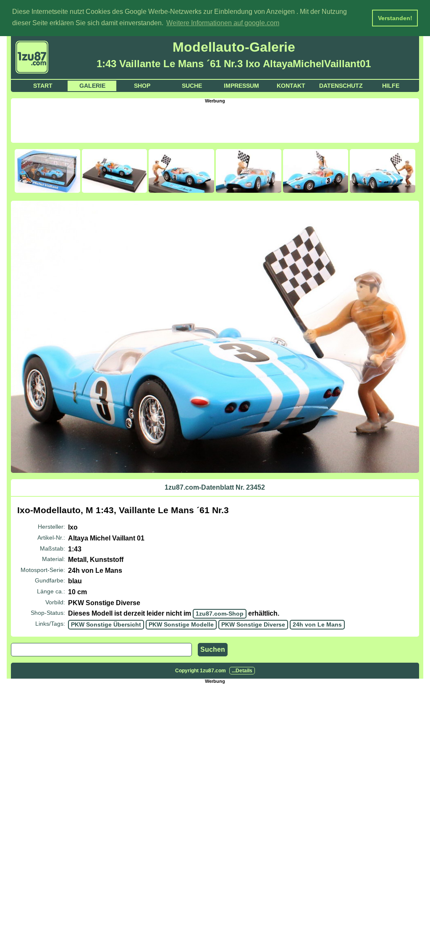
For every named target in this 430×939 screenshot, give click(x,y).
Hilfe (390, 85)
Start (42, 85)
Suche (192, 85)
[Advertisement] (215, 122)
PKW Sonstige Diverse (253, 624)
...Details (242, 671)
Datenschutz (341, 85)
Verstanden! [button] (395, 18)
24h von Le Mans (317, 624)
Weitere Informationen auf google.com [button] (222, 22)
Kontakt (291, 85)
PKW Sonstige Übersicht (106, 624)
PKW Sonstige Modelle (181, 624)
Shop (142, 85)
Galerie (92, 85)
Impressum (241, 85)
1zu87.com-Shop (220, 613)
